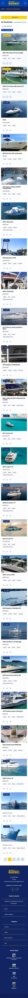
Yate (5, 943)
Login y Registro (8, 914)
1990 (14, 976)
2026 (14, 986)
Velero (6, 932)
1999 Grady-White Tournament (14, 958)
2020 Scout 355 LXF (14, 968)
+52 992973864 (14, 877)
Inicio (2, 9)
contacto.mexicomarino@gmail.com (14, 881)
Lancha (6, 927)
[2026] (14, 984)
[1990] (14, 973)
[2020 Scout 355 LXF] (14, 965)
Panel (5, 909)
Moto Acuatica (8, 938)
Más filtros (15, 17)
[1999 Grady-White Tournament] (14, 955)
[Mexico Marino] (13, 3)
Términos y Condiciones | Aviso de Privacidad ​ (14, 902)
